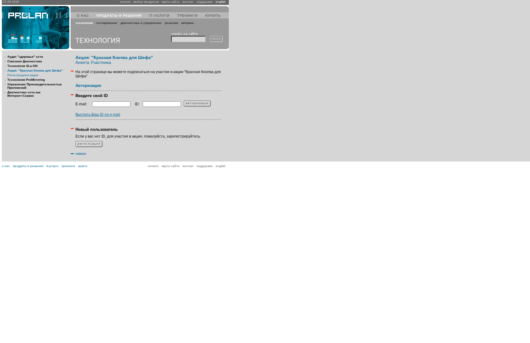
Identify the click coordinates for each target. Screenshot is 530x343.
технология (84, 23)
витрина (187, 23)
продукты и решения (28, 166)
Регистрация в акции (22, 75)
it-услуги (52, 166)
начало (125, 1)
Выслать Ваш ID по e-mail (97, 114)
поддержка (205, 1)
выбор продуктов (146, 1)
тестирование (106, 23)
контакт (188, 1)
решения (171, 23)
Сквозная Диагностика (24, 61)
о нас (6, 166)
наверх (80, 153)
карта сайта (170, 1)
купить (82, 166)
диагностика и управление (141, 23)
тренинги (68, 166)
